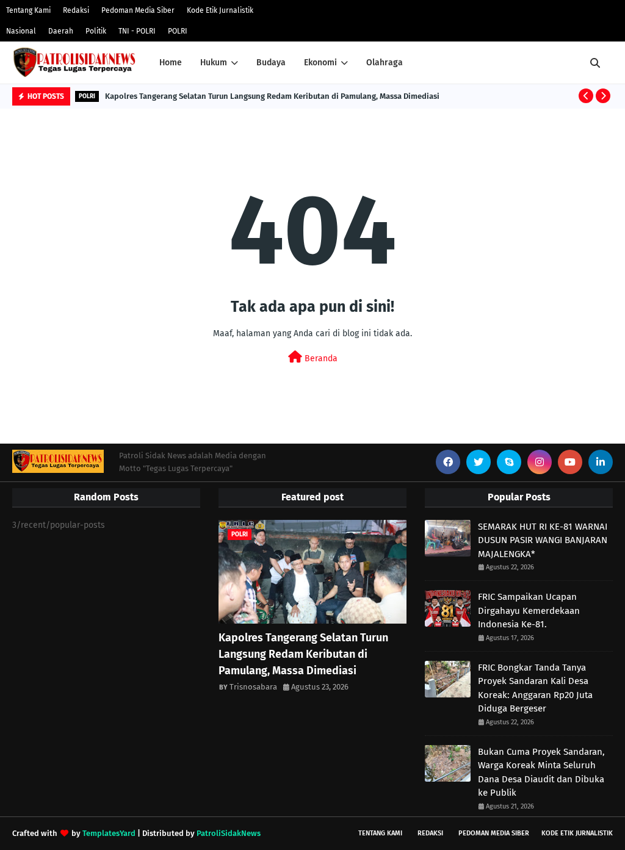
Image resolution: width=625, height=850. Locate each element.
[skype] (509, 462)
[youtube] (570, 462)
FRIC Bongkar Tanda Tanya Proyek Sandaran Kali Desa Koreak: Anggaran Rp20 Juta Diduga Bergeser (535, 688)
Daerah (60, 31)
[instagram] (539, 462)
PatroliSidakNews (229, 833)
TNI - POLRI (137, 31)
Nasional (21, 31)
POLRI (177, 31)
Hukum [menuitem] (213, 62)
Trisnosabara (253, 686)
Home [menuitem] (170, 62)
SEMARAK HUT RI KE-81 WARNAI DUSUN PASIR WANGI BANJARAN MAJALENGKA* (542, 540)
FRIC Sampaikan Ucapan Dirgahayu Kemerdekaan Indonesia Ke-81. (529, 610)
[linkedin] (600, 462)
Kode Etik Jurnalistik (220, 10)
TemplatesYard (108, 833)
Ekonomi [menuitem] (320, 62)
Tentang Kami (28, 10)
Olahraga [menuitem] (384, 62)
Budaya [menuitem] (271, 62)
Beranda (320, 358)
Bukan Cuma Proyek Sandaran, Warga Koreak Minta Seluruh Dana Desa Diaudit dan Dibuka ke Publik (541, 772)
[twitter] (478, 462)
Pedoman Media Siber (138, 10)
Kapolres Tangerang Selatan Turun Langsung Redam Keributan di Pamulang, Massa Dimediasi (272, 96)
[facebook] (448, 462)
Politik (95, 31)
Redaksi (76, 10)
